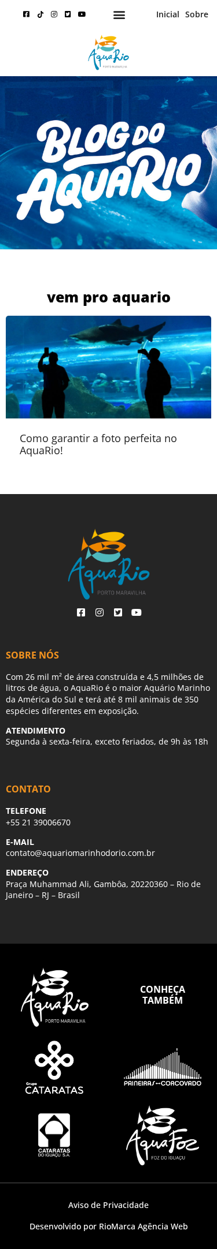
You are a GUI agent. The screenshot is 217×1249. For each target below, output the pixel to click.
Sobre (196, 14)
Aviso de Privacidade (108, 1204)
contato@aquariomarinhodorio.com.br (80, 852)
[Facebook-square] (27, 14)
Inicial (167, 14)
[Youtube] (82, 14)
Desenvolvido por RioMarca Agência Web (109, 1226)
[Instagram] (54, 14)
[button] (119, 14)
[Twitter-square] (68, 14)
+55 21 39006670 (38, 822)
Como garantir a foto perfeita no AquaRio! (98, 444)
